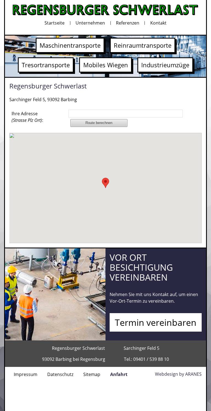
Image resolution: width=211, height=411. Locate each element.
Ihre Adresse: (27, 117)
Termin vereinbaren (155, 322)
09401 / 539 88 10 (151, 359)
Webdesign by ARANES (178, 374)
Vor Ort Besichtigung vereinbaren (141, 267)
